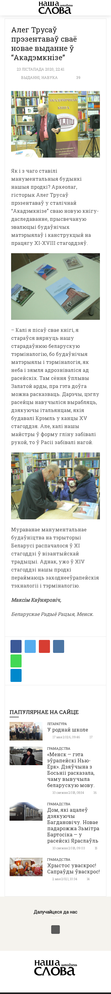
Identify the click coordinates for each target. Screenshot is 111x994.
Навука (49, 77)
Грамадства (58, 748)
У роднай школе (67, 729)
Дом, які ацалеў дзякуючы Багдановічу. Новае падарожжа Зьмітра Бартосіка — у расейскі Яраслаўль (73, 825)
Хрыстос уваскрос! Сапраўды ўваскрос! (73, 868)
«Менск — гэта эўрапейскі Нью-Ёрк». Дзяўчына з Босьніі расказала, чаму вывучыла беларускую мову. (71, 769)
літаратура (57, 723)
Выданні (30, 77)
